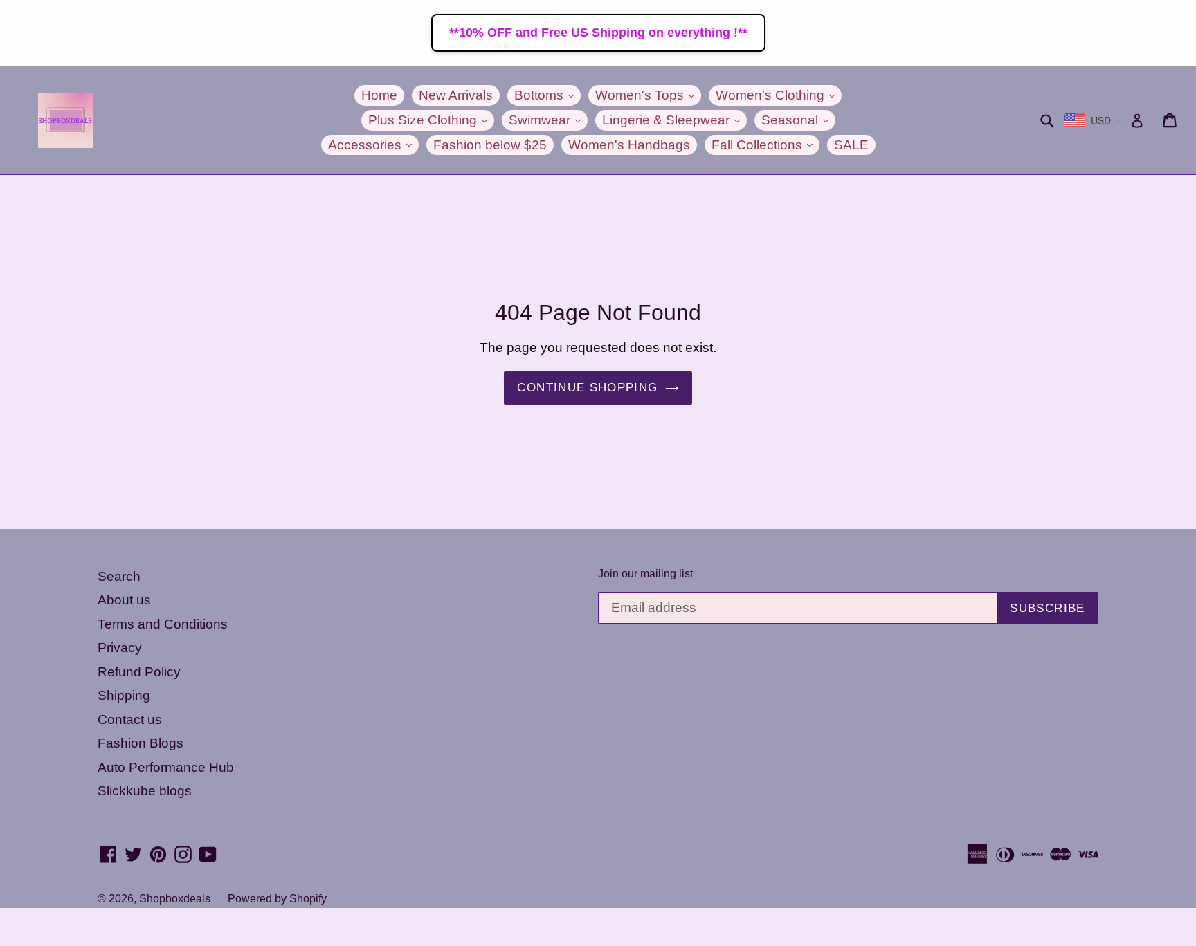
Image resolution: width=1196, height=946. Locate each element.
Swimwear (548, 119)
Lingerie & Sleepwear (674, 119)
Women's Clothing (779, 94)
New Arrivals (456, 95)
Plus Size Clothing (431, 119)
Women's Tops (648, 94)
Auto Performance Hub (166, 767)
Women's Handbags (629, 145)
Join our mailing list (645, 573)
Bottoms (547, 94)
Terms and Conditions (163, 624)
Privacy (120, 647)
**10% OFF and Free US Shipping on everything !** (598, 32)
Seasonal (798, 119)
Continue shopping (587, 387)
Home (379, 95)
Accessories (373, 144)
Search (119, 576)
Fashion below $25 (490, 145)
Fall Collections (765, 144)
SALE (851, 145)
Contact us (130, 719)
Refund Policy (139, 672)
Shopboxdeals (174, 899)
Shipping (124, 695)
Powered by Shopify (277, 899)
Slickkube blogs (145, 790)
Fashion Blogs (140, 743)
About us (124, 600)
